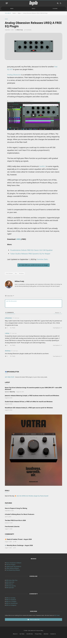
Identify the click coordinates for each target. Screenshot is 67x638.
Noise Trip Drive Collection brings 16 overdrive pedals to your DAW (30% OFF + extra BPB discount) (33, 388)
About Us (15, 634)
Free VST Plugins (10, 564)
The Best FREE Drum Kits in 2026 (15, 520)
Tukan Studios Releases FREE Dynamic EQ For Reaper (30, 254)
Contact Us (53, 634)
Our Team (22, 634)
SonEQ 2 (42, 166)
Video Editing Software (12, 568)
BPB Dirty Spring (11, 586)
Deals (33, 8)
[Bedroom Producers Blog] (33, 3)
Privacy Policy (38, 634)
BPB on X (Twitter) (11, 601)
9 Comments (28, 30)
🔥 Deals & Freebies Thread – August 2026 (18, 539)
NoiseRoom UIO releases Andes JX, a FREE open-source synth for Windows (29, 408)
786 (15, 541)
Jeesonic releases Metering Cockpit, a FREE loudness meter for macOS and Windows (32, 395)
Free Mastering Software (13, 570)
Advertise (46, 634)
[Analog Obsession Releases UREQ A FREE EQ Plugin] (33, 46)
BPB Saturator (10, 587)
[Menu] (7, 3)
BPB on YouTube (10, 598)
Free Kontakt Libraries (12, 526)
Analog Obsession (14, 75)
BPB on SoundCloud (11, 603)
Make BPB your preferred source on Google (34, 265)
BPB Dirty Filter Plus (11, 580)
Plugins (55, 8)
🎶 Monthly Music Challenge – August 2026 (19, 545)
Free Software (9, 273)
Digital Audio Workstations (13, 566)
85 (15, 547)
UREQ (18, 239)
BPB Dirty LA (9, 584)
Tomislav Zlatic (42, 259)
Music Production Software (13, 563)
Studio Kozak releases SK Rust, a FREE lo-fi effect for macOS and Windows (29, 401)
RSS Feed (56, 615)
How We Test (29, 634)
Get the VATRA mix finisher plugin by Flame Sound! (32, 496)
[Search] (58, 3)
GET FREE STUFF (9, 377)
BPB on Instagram (11, 605)
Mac (16, 273)
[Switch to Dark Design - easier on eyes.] (60, 3)
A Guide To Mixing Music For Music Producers (19, 514)
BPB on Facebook (11, 599)
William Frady (20, 30)
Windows (21, 273)
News (11, 8)
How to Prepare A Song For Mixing (16, 508)
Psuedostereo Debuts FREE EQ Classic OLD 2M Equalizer (31, 250)
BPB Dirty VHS (10, 582)
